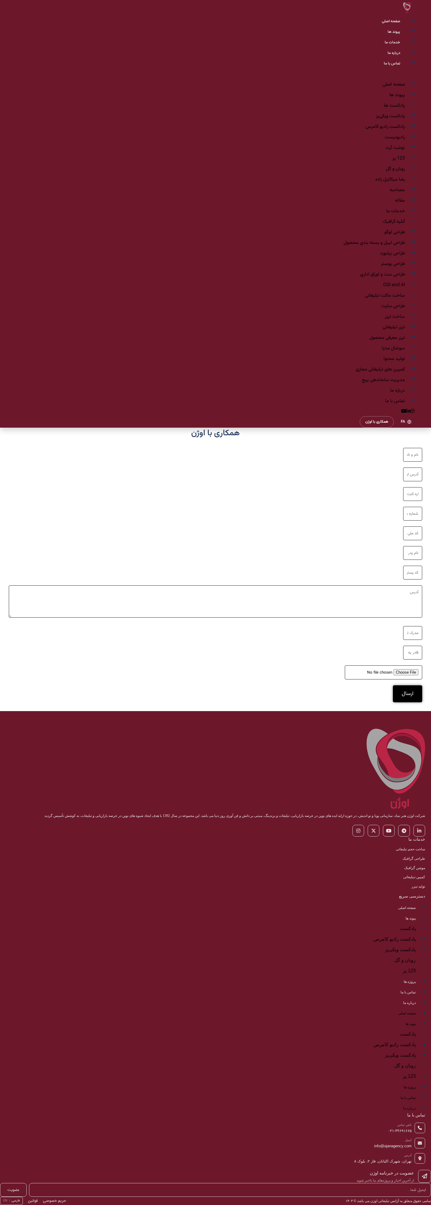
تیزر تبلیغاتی (394, 327)
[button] (215, 73)
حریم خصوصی (54, 1201)
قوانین (33, 1201)
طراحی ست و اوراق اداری (382, 274)
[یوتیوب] (389, 831)
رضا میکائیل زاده (390, 179)
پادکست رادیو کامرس (385, 126)
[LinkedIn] (408, 411)
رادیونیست (395, 137)
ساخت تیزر (395, 316)
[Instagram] (412, 411)
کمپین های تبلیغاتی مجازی (380, 369)
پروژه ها (410, 982)
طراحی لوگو (394, 232)
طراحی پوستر (393, 264)
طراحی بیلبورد (392, 253)
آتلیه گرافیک (394, 221)
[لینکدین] (419, 831)
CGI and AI (394, 285)
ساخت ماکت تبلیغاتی (385, 295)
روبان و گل (395, 169)
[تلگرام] (404, 831)
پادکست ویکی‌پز (390, 116)
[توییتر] (373, 831)
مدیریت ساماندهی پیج (383, 380)
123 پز (398, 158)
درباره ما (394, 53)
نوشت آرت (395, 148)
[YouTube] (403, 411)
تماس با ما (392, 64)
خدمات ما (392, 42)
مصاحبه (397, 190)
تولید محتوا (394, 359)
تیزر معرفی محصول (387, 337)
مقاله (400, 200)
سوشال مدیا (393, 348)
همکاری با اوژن (376, 422)
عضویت (13, 1190)
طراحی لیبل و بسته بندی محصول (374, 243)
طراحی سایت (393, 306)
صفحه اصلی (391, 21)
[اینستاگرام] (358, 831)
